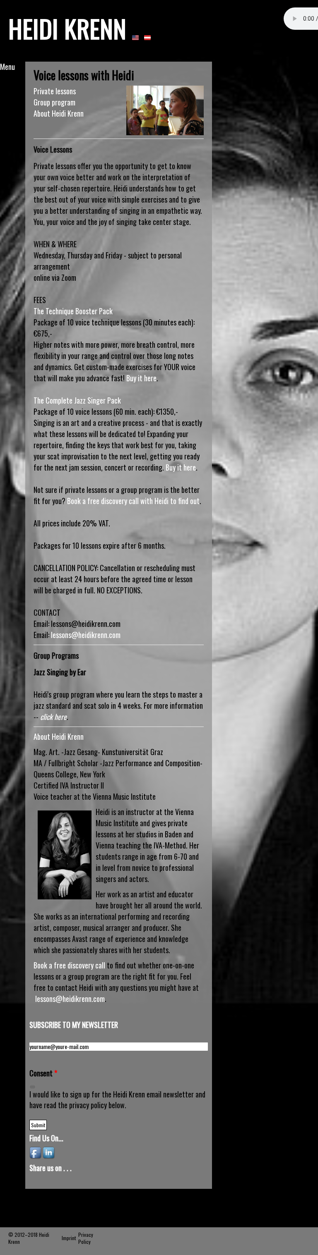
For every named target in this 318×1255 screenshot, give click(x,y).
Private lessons (55, 91)
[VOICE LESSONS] (135, 37)
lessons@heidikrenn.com (85, 634)
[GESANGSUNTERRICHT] (147, 37)
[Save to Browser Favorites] (87, 1181)
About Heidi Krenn (59, 113)
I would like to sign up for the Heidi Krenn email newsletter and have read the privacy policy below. (117, 1099)
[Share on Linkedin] (62, 1181)
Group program (54, 102)
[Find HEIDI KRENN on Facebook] (36, 1152)
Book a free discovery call (69, 965)
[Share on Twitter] (74, 1181)
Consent (43, 1073)
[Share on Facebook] (37, 1181)
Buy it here (141, 378)
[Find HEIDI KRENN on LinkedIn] (49, 1152)
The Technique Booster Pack (73, 311)
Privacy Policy (85, 1238)
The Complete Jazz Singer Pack (77, 400)
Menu (7, 66)
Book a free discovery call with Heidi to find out (133, 500)
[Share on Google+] (49, 1181)
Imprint (69, 1237)
